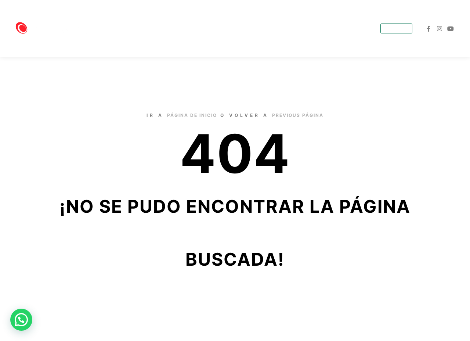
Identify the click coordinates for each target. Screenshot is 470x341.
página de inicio (192, 115)
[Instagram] (439, 28)
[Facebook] (428, 28)
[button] (21, 320)
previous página (297, 115)
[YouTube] (450, 28)
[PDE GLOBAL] (51, 28)
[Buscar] (370, 29)
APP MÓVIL (396, 29)
